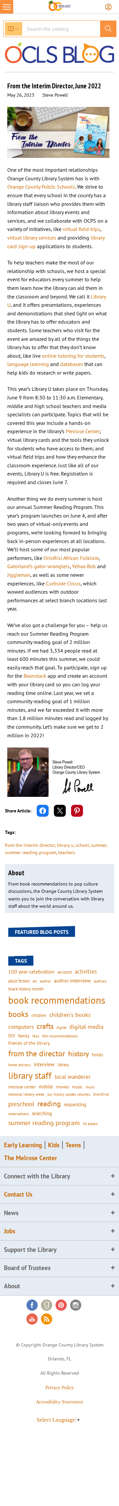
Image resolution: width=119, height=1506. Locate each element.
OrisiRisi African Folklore (71, 558)
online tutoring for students (73, 355)
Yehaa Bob (84, 566)
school (82, 845)
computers (21, 1026)
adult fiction (19, 981)
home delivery (19, 1064)
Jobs (9, 1231)
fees (35, 1035)
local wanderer (73, 1076)
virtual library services (31, 237)
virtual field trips (81, 229)
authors (100, 980)
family (23, 1036)
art (35, 981)
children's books (70, 1015)
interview (44, 1064)
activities (86, 971)
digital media (86, 1026)
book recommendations (56, 1000)
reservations (18, 1113)
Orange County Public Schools (41, 186)
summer (98, 845)
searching (42, 1113)
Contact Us (18, 1194)
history (78, 1053)
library (63, 1065)
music (77, 1087)
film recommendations (60, 1036)
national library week (26, 1094)
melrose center (22, 1087)
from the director (36, 1053)
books (18, 1014)
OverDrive (101, 1094)
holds (97, 1055)
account (65, 972)
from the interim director (30, 845)
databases (71, 364)
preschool (21, 1104)
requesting (75, 1104)
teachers (66, 852)
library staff (30, 1075)
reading (49, 1103)
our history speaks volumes (68, 1094)
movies (62, 1087)
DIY (11, 1036)
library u (65, 845)
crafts (45, 1026)
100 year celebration (31, 971)
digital (61, 1027)
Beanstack (34, 675)
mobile (46, 1086)
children (38, 1015)
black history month (26, 989)
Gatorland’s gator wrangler (37, 566)
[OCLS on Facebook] (32, 1305)
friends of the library (29, 1043)
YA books (90, 1123)
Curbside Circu (62, 583)
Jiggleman (18, 574)
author (45, 981)
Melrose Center (82, 431)
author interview (72, 980)
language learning (28, 364)
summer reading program (30, 852)
